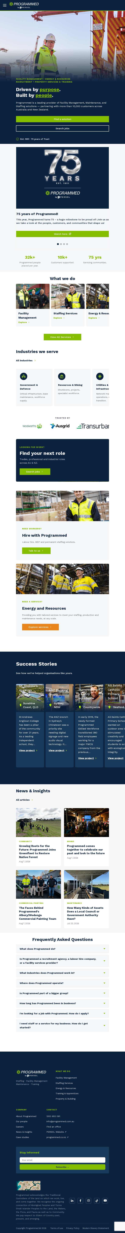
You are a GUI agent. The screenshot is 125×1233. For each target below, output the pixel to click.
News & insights (24, 1132)
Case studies (22, 1137)
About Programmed (26, 1116)
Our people (21, 1121)
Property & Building (65, 1099)
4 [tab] (67, 244)
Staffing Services (64, 1083)
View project (27, 750)
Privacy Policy (72, 1228)
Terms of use (56, 1228)
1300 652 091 (53, 1116)
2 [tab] (61, 244)
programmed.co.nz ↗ (57, 1137)
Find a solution (62, 119)
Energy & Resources (66, 1088)
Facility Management (66, 1078)
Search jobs (62, 128)
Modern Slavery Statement (95, 1228)
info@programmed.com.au (60, 1121)
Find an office (53, 1126)
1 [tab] (58, 244)
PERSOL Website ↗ (56, 1132)
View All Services (60, 337)
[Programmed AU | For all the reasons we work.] (22, 5)
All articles (23, 799)
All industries (24, 360)
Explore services (39, 627)
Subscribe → (62, 1167)
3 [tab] (64, 244)
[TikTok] (97, 1200)
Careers (20, 1126)
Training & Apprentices (67, 1093)
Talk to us (35, 550)
